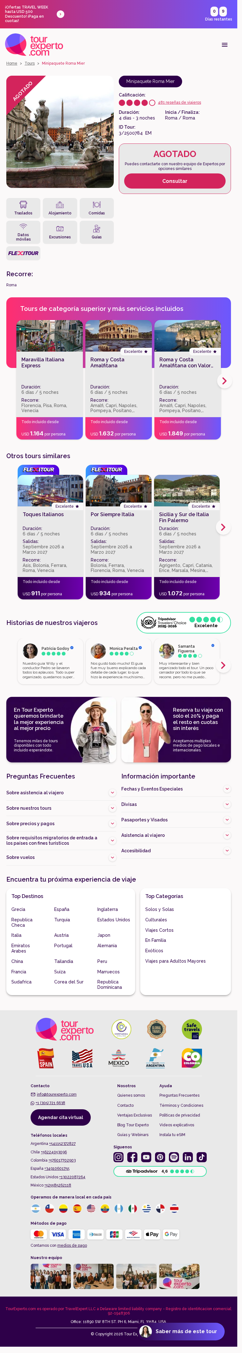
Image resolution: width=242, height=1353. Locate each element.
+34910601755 (56, 1168)
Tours (30, 63)
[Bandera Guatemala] (119, 1209)
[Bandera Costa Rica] (174, 1209)
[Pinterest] (160, 1157)
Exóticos (154, 950)
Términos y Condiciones (181, 1105)
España (61, 909)
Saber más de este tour (186, 1331)
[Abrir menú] (224, 44)
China (17, 961)
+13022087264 (72, 1177)
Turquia (62, 919)
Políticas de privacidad (179, 1115)
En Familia (155, 940)
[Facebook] (132, 1157)
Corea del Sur (69, 981)
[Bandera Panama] (160, 1209)
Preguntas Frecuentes (179, 1095)
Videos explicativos (176, 1125)
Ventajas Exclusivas (134, 1115)
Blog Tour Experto (133, 1125)
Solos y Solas (159, 909)
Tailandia (63, 961)
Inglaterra (107, 909)
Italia (16, 935)
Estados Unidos (113, 919)
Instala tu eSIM (172, 1135)
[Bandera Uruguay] (146, 1209)
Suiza (60, 971)
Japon (103, 935)
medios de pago (72, 1245)
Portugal (63, 945)
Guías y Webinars (132, 1135)
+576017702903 (62, 1160)
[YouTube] (146, 1157)
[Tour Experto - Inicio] (34, 44)
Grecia (18, 909)
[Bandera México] (133, 1209)
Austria (61, 935)
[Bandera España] (77, 1209)
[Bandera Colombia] (63, 1209)
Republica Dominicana (109, 984)
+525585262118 (57, 1185)
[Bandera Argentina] (36, 1209)
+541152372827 (62, 1143)
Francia (18, 971)
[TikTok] (202, 1157)
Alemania (107, 945)
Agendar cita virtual (60, 1117)
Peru (102, 961)
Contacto (125, 1105)
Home (11, 63)
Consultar (174, 181)
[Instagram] (118, 1157)
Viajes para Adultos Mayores (175, 961)
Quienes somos (131, 1095)
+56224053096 (54, 1152)
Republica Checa (21, 922)
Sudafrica (21, 981)
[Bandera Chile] (49, 1209)
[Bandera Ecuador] (105, 1209)
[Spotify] (174, 1157)
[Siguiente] (223, 527)
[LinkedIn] (188, 1157)
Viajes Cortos (159, 930)
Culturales (156, 919)
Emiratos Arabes (20, 948)
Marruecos (108, 971)
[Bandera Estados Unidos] (91, 1209)
